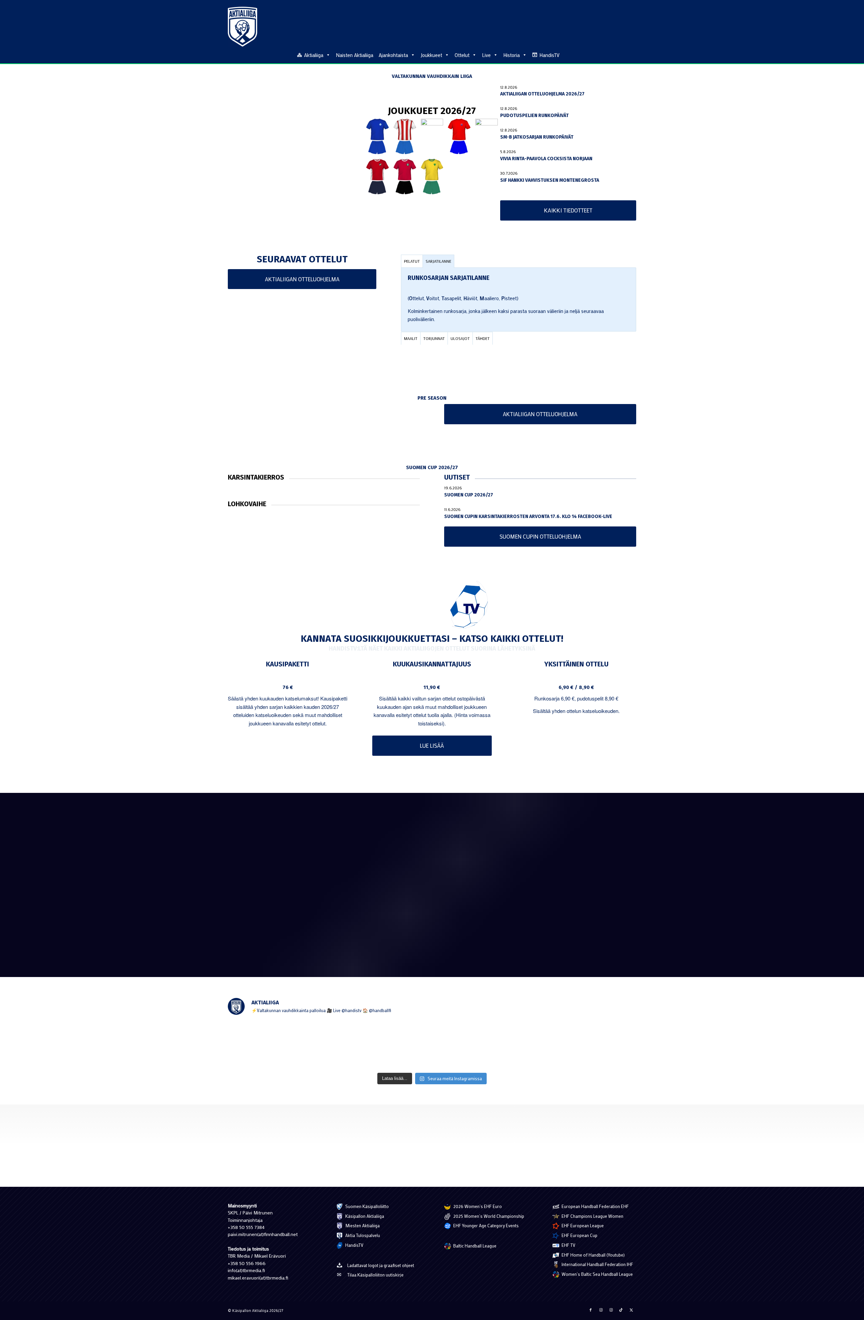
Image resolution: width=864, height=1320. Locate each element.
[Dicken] (459, 136)
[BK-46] (404, 136)
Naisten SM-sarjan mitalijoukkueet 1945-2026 (426, 880)
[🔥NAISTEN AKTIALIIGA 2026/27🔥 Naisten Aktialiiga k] (267, 1045)
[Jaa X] (631, 1310)
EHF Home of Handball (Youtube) (593, 1255)
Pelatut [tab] (412, 261)
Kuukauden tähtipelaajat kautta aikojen (276, 902)
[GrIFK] (486, 136)
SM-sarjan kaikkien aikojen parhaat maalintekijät (575, 858)
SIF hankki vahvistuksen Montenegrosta (549, 180)
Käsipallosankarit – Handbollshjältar (563, 908)
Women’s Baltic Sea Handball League (597, 1274)
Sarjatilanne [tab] (438, 261)
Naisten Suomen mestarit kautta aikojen (421, 902)
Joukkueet (431, 55)
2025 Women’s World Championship (488, 1216)
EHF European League (582, 1225)
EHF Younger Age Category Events (485, 1225)
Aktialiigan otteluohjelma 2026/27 (542, 94)
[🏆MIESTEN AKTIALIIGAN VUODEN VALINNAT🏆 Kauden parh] (514, 1045)
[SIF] (432, 176)
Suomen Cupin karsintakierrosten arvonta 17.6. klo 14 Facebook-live (528, 516)
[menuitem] (632, 55)
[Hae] (632, 54)
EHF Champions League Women (592, 1216)
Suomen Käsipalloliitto (366, 1206)
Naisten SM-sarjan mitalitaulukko (413, 858)
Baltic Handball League (474, 1246)
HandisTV (549, 55)
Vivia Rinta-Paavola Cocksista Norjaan (546, 159)
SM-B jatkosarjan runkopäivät (536, 137)
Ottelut (462, 55)
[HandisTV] (432, 605)
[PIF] (404, 176)
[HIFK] (377, 176)
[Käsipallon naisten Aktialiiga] (242, 27)
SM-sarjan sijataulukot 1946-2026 (268, 858)
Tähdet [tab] (483, 338)
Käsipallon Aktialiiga (364, 1216)
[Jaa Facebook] (591, 1310)
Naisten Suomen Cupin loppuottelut (416, 923)
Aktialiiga (313, 55)
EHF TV (568, 1245)
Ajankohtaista (393, 55)
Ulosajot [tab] (460, 338)
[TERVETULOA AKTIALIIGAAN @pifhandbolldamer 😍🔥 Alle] (432, 1045)
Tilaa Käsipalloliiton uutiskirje (375, 1275)
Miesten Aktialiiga (362, 1225)
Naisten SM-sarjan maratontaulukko (272, 880)
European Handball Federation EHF (595, 1206)
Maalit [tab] (410, 338)
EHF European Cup (579, 1235)
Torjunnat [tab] (434, 338)
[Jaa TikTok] (621, 1310)
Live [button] (486, 55)
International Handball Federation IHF (597, 1264)
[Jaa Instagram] (601, 1310)
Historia (511, 55)
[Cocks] (432, 136)
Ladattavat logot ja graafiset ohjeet (380, 1265)
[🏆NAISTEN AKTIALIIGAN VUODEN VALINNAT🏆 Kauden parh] (596, 1045)
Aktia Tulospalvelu (362, 1235)
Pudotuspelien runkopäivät (534, 115)
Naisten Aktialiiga (354, 55)
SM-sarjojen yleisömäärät (259, 923)
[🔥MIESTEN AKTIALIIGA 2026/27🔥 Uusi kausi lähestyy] (349, 1045)
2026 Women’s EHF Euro (477, 1206)
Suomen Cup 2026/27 (468, 495)
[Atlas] (377, 136)
